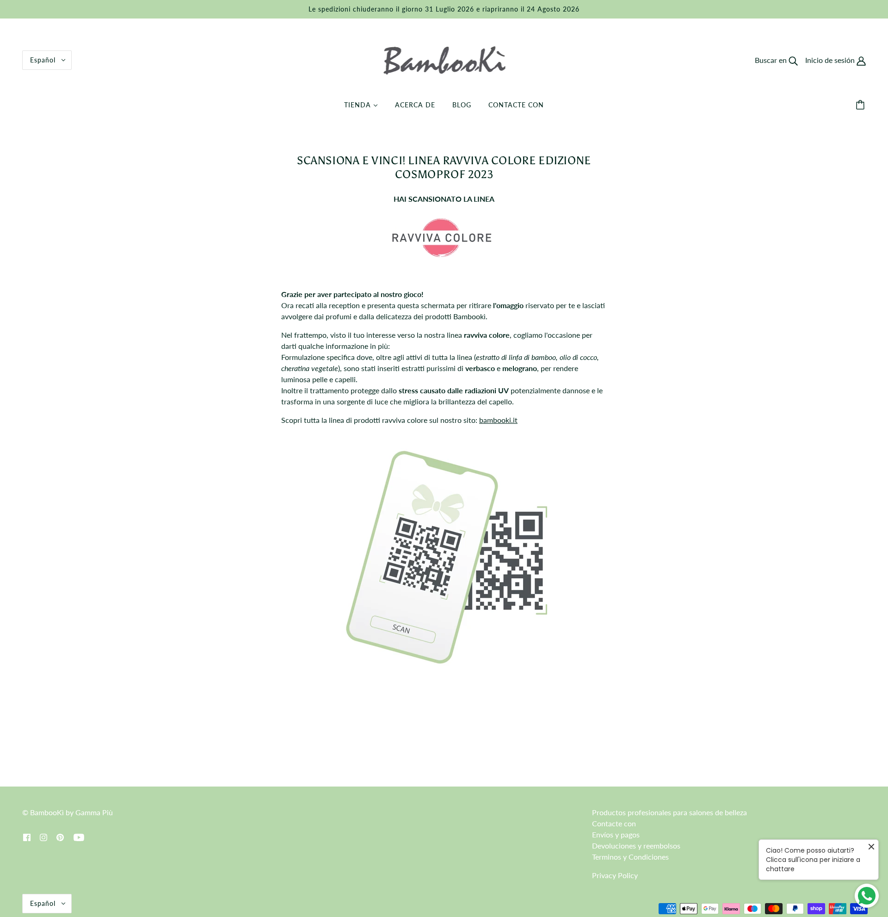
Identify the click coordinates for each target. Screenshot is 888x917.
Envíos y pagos (616, 834)
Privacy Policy (615, 875)
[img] (26, 836)
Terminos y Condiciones (630, 856)
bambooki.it (498, 419)
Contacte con (614, 823)
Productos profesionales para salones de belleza (669, 812)
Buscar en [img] (772, 60)
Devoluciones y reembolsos (636, 845)
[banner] (444, 59)
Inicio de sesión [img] (831, 60)
